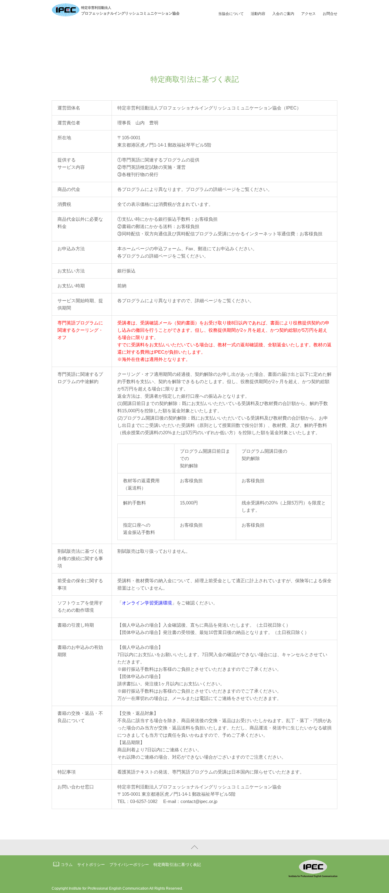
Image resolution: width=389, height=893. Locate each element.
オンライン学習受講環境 (147, 602)
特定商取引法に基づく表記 (177, 864)
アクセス (308, 14)
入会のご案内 (283, 14)
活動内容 (258, 14)
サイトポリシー (91, 864)
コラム (67, 864)
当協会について (231, 14)
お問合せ (330, 14)
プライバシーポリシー (129, 864)
